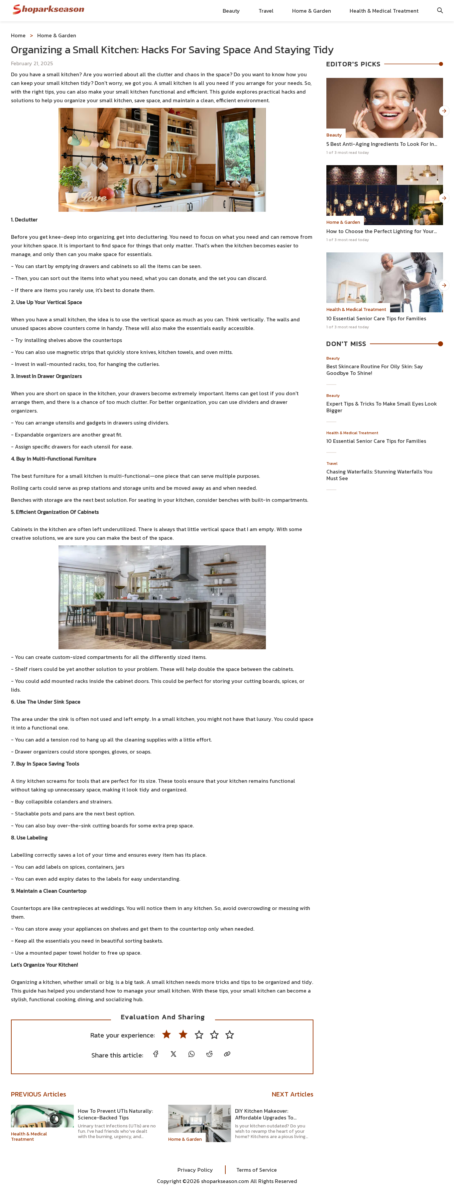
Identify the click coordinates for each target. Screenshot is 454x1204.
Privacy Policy (201, 1170)
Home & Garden (311, 11)
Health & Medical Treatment (384, 11)
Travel (266, 11)
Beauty (231, 11)
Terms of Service (251, 1170)
